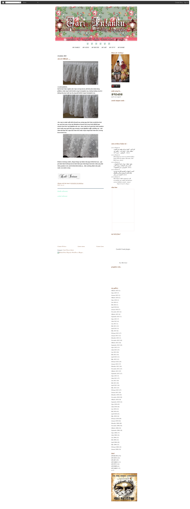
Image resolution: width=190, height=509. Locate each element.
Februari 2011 (115, 390)
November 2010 (115, 397)
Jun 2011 (113, 380)
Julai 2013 (114, 321)
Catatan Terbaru (62, 246)
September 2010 (115, 402)
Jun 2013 (113, 323)
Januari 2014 (114, 309)
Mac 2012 (114, 359)
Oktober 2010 (114, 399)
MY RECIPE (95, 47)
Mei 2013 (113, 326)
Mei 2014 (113, 305)
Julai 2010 (114, 406)
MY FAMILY (76, 47)
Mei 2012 (113, 354)
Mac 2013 (114, 331)
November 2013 (115, 312)
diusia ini (117, 147)
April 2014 (114, 307)
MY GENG (86, 47)
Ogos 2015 (114, 293)
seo (112, 147)
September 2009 (115, 430)
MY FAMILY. (114, 468)
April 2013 (114, 328)
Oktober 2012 (114, 342)
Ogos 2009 (114, 433)
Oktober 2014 (114, 297)
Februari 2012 (115, 361)
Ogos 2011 (114, 376)
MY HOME (121, 47)
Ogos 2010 (114, 404)
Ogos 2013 (114, 319)
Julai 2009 (114, 435)
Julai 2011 (114, 378)
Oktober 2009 (114, 428)
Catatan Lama (100, 246)
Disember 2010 (115, 395)
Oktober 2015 (114, 290)
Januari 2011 (114, 392)
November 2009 (115, 425)
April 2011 (114, 385)
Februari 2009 (115, 447)
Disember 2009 (115, 423)
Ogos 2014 (114, 300)
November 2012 (115, 340)
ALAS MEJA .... (64, 58)
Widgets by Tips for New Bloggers (123, 183)
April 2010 (114, 414)
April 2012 (114, 357)
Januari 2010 (114, 421)
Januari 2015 (114, 295)
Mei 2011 (113, 383)
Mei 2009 (113, 440)
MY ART (104, 47)
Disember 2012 (115, 338)
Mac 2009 (114, 444)
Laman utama (81, 246)
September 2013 (115, 316)
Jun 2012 (113, 352)
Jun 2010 (113, 409)
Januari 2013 (114, 335)
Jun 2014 (113, 302)
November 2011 (115, 369)
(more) (128, 153)
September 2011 (115, 373)
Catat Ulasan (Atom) (68, 250)
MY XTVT (112, 47)
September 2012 (115, 345)
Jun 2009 (113, 437)
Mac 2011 (114, 387)
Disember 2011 (115, 366)
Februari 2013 (115, 333)
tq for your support (116, 97)
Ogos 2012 (114, 347)
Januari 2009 (114, 449)
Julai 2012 (114, 350)
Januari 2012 (114, 364)
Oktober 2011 (114, 371)
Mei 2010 (113, 411)
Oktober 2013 (114, 314)
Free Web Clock (123, 263)
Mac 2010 (114, 416)
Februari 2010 (115, 418)
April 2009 (114, 442)
